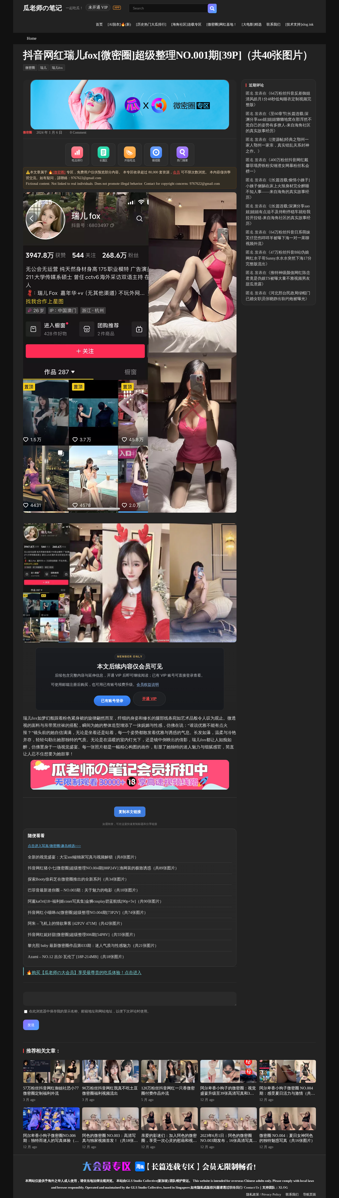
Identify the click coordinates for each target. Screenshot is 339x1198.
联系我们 (273, 24)
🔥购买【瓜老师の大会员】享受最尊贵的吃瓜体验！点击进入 (84, 972)
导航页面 (309, 1194)
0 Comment (78, 132)
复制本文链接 (130, 812)
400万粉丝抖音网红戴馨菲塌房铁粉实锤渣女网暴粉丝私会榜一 (277, 165)
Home (31, 38)
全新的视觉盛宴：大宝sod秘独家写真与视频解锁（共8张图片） (83, 857)
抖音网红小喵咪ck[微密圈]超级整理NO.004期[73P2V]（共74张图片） (88, 912)
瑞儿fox (57, 68)
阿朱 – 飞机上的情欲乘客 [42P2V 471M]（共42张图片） (76, 923)
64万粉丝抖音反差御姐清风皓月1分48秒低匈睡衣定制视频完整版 (278, 99)
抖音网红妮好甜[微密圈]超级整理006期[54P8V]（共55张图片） (82, 934)
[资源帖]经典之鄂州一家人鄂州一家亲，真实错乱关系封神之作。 (277, 145)
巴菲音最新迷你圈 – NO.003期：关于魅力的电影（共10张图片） (84, 890)
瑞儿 (43, 68)
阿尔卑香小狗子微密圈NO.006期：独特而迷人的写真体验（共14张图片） (51, 1140)
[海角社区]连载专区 (186, 24)
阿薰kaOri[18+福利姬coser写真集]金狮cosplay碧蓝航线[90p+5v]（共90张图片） (96, 901)
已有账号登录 (112, 700)
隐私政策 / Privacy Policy (263, 1194)
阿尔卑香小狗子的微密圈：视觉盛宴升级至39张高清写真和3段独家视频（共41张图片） (228, 1093)
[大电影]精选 (252, 24)
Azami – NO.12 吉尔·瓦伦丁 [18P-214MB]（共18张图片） (77, 957)
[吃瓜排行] (77, 154)
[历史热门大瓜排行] (151, 24)
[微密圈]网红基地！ (221, 24)
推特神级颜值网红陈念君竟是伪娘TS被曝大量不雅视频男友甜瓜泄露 (278, 278)
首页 (99, 24)
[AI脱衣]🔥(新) (119, 24)
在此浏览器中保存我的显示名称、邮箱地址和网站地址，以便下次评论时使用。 (90, 1011)
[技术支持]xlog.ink (299, 24)
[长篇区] (103, 154)
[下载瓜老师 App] (116, 7)
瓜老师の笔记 (42, 8)
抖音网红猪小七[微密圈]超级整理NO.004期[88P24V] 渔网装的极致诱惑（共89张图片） (103, 868)
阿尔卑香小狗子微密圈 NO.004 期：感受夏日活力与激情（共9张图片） (286, 1093)
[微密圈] (156, 154)
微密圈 (30, 68)
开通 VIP (149, 698)
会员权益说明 (147, 684)
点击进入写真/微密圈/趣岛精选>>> (54, 846)
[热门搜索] (182, 154)
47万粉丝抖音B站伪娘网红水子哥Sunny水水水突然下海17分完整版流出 (278, 258)
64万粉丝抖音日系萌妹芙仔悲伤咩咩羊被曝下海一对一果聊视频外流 (278, 238)
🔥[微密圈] (57, 172)
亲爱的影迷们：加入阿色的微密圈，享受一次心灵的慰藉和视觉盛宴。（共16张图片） (169, 1140)
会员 (176, 172)
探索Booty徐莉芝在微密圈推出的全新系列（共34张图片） (78, 879)
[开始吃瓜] (130, 154)
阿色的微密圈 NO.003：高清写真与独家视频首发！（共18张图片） (110, 1140)
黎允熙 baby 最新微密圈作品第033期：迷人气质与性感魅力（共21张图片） (93, 945)
